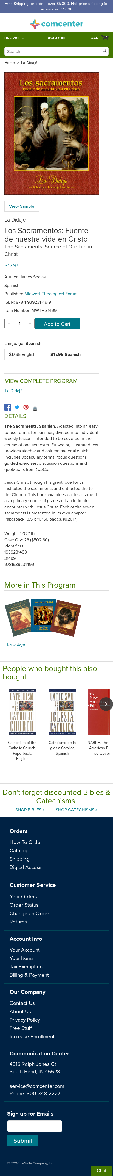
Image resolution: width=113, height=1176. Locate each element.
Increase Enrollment (32, 1036)
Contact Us (22, 1002)
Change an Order (29, 913)
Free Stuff (21, 1027)
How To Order (26, 842)
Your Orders (23, 896)
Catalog (18, 850)
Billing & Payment (29, 974)
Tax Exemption (26, 966)
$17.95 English (22, 354)
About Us (20, 1011)
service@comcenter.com (37, 1085)
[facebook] (7, 407)
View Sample (21, 206)
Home (9, 62)
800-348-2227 (43, 1093)
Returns (18, 921)
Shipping (19, 858)
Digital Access (26, 867)
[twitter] (16, 407)
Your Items (22, 958)
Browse (12, 38)
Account (57, 38)
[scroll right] (106, 704)
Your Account (25, 949)
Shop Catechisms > (77, 810)
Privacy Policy (25, 1019)
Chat (101, 1170)
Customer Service (33, 885)
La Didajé (29, 62)
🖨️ (35, 408)
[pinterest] (25, 407)
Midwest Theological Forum (51, 293)
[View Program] (56, 617)
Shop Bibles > (30, 810)
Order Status (24, 904)
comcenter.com (56, 22)
